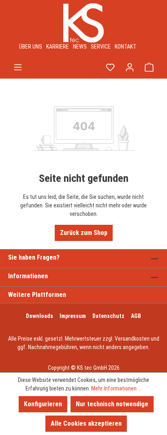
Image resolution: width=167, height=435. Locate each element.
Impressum (73, 316)
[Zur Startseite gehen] (83, 23)
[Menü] (18, 67)
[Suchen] (91, 67)
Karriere (57, 46)
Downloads (39, 316)
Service (101, 46)
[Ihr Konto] (129, 67)
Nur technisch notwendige (112, 404)
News (80, 46)
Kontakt (125, 46)
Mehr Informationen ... (116, 388)
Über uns (30, 46)
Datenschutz (108, 316)
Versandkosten (132, 338)
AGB (136, 316)
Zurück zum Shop (83, 233)
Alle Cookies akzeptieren (86, 423)
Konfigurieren (43, 404)
